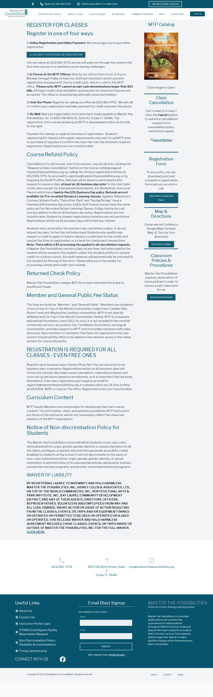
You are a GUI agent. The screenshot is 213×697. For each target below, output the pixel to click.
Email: (83, 630)
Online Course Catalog (165, 4)
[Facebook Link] (33, 4)
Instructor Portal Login (34, 623)
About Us (25, 611)
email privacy (117, 654)
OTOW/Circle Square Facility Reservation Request (38, 632)
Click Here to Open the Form (161, 198)
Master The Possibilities (177, 602)
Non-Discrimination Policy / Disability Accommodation (37, 642)
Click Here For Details (161, 297)
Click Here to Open (161, 244)
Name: (83, 616)
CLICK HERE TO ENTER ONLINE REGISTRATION (56, 54)
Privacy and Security (33, 651)
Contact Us (27, 617)
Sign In (197, 14)
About (162, 14)
